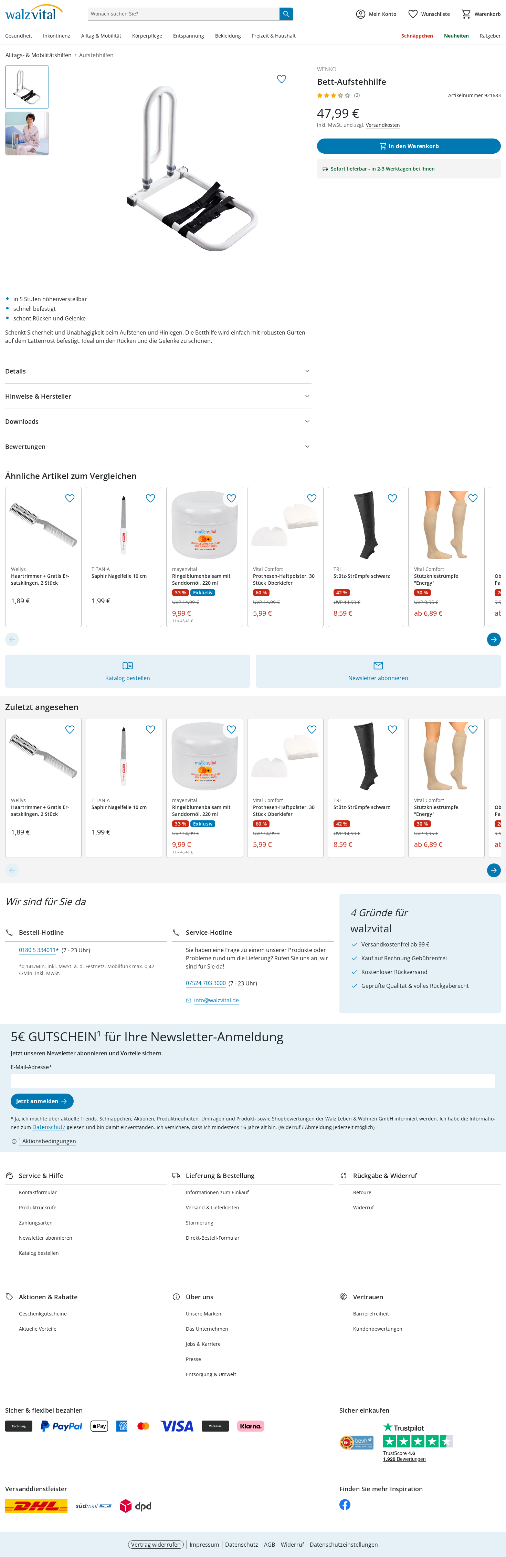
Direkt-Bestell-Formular (213, 1238)
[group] (192, 168)
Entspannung (188, 35)
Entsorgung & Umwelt (211, 1374)
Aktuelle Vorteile (37, 1328)
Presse (193, 1359)
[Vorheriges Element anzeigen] (12, 639)
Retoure (362, 1192)
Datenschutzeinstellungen (344, 1544)
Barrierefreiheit (371, 1313)
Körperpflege (147, 35)
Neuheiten (456, 35)
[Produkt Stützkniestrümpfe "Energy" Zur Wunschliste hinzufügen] (473, 498)
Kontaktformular (38, 1192)
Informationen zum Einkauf (217, 1192)
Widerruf (363, 1207)
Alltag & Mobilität (101, 35)
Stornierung (199, 1222)
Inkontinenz (56, 35)
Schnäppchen (417, 35)
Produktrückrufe (37, 1207)
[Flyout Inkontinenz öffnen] (73, 36)
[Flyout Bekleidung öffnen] (243, 36)
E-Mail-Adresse (30, 1067)
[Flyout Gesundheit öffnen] (35, 36)
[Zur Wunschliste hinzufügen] (281, 79)
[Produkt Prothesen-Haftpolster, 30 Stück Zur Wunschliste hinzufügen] (311, 498)
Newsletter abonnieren (45, 1238)
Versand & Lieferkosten (212, 1207)
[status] (182, 13)
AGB (269, 1544)
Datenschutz (48, 1127)
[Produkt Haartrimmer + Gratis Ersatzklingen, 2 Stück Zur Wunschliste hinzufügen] (69, 498)
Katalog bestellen (39, 1253)
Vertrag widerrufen (156, 1544)
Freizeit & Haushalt (274, 35)
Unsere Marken (203, 1313)
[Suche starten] (286, 14)
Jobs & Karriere (203, 1344)
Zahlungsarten (36, 1222)
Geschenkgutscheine (43, 1313)
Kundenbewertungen (377, 1328)
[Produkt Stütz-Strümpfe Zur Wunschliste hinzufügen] (392, 498)
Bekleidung (228, 35)
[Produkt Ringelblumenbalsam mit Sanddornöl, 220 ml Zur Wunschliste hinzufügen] (231, 498)
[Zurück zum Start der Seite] (497, 1507)
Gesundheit (18, 35)
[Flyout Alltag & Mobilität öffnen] (124, 36)
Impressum (204, 1544)
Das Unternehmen (207, 1328)
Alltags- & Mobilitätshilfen (39, 55)
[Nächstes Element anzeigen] (494, 639)
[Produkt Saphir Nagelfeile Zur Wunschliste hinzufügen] (150, 498)
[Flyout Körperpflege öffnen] (165, 36)
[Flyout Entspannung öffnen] (207, 36)
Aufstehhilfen (96, 55)
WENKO (326, 69)
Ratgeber (490, 35)
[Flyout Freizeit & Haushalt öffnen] (298, 36)
